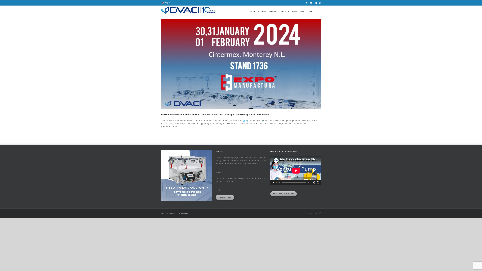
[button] (317, 11)
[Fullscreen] (318, 182)
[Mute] (314, 182)
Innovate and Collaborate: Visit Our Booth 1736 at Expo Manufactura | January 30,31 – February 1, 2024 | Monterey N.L (215, 114)
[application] (295, 170)
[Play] (273, 182)
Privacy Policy (183, 213)
